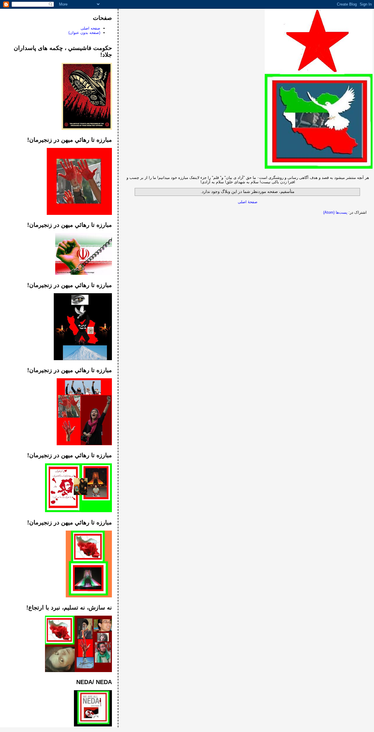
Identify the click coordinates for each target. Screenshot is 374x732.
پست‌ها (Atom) (335, 212)
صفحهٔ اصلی (247, 202)
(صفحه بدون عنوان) (84, 32)
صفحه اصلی (90, 28)
